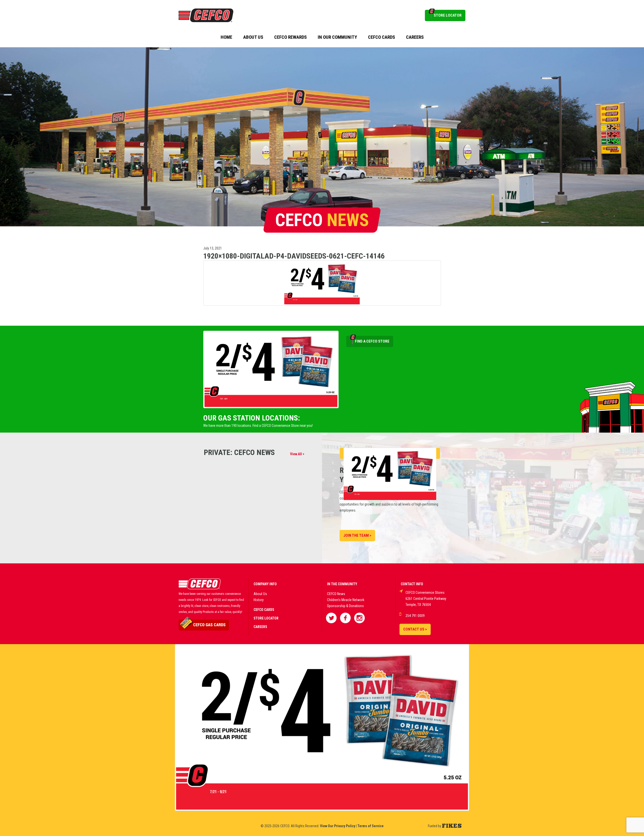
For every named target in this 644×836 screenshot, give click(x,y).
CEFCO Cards (381, 37)
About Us (253, 37)
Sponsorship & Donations (345, 606)
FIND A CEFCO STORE (372, 341)
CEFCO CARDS (264, 610)
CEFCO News (336, 594)
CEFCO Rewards (290, 37)
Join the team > (357, 535)
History (259, 600)
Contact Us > (415, 629)
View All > (297, 454)
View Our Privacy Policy (337, 826)
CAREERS (260, 627)
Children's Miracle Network (345, 600)
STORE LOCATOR (448, 15)
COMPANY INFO (265, 584)
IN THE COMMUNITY (342, 584)
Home (226, 37)
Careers (415, 37)
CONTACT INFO (412, 584)
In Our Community (337, 37)
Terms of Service (370, 826)
